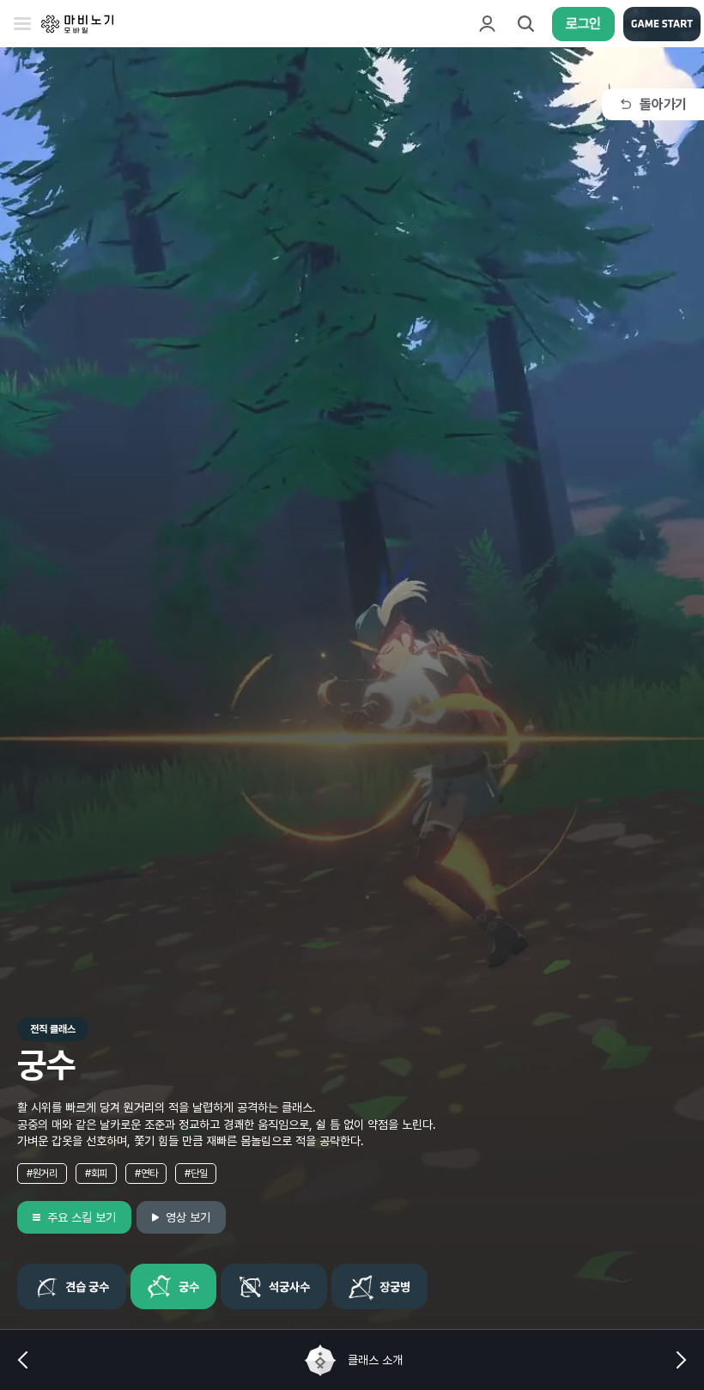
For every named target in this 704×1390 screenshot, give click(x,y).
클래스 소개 (375, 1360)
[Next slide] (681, 1360)
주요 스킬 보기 (81, 1217)
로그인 (583, 23)
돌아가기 (663, 104)
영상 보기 (188, 1217)
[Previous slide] (22, 1360)
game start (662, 24)
